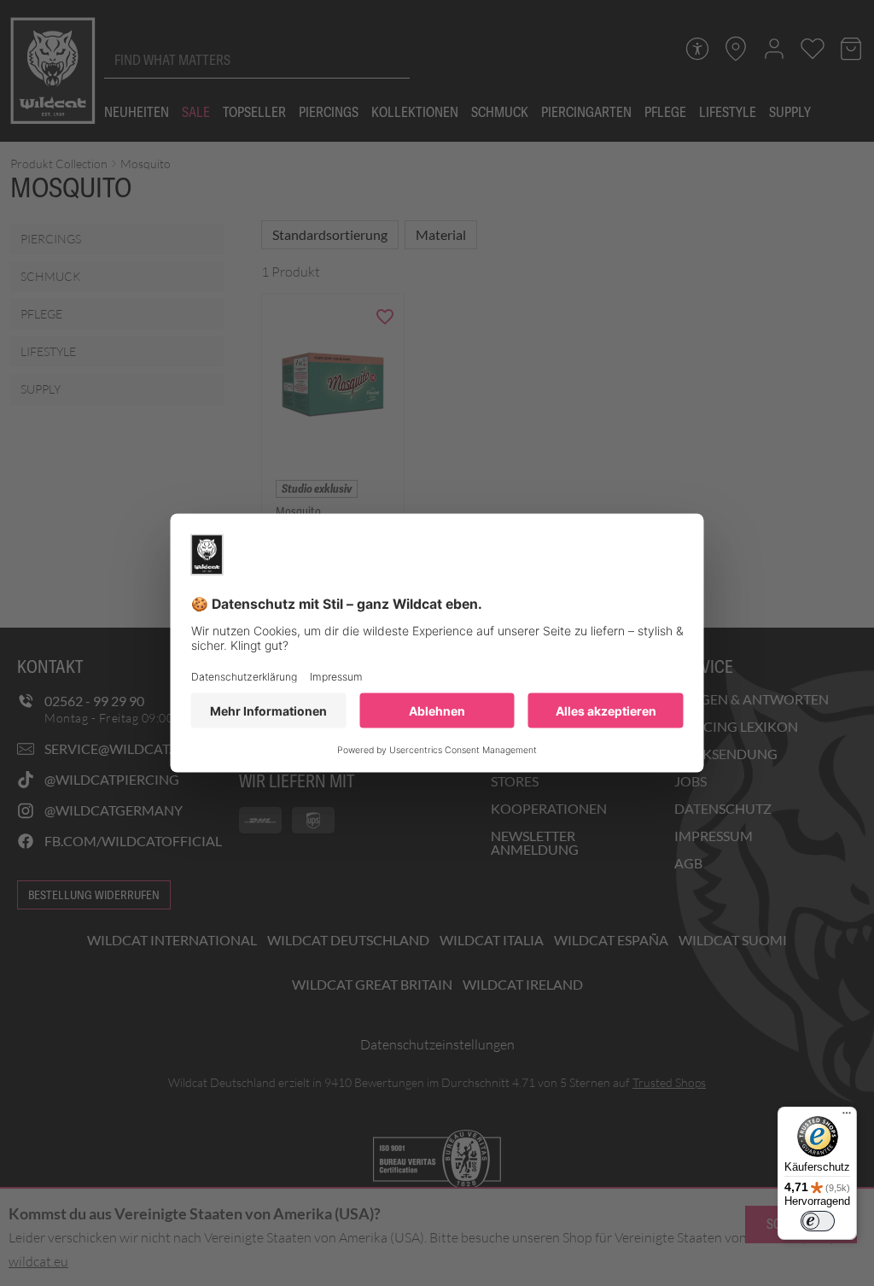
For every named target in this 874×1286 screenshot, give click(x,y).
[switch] (818, 1221)
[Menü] (846, 1117)
